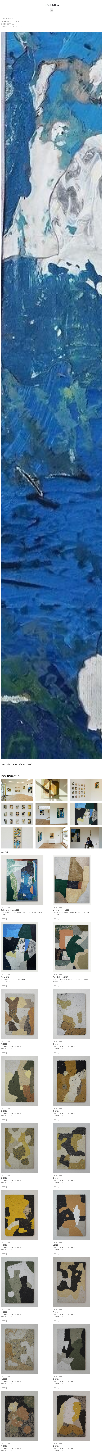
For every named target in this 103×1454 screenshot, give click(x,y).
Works (22, 764)
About (29, 764)
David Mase (7, 18)
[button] (51, 10)
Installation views (9, 764)
